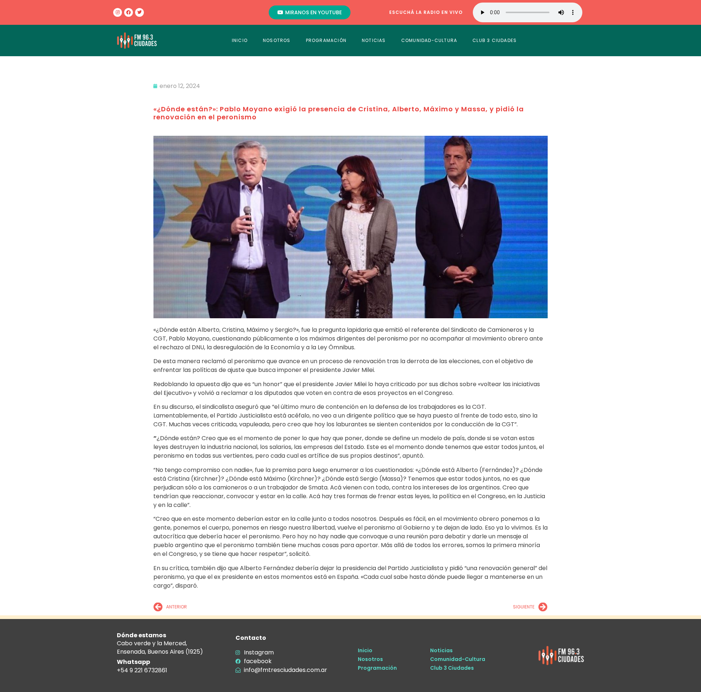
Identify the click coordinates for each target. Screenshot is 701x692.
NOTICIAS (374, 40)
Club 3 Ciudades (452, 668)
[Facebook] (128, 12)
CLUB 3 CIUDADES (494, 40)
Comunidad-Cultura (457, 659)
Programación (377, 668)
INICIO (240, 40)
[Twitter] (139, 12)
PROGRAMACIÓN (326, 40)
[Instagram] (117, 12)
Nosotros (370, 659)
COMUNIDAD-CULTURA (429, 40)
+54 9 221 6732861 (142, 670)
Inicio (365, 650)
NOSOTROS (277, 40)
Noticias (441, 650)
